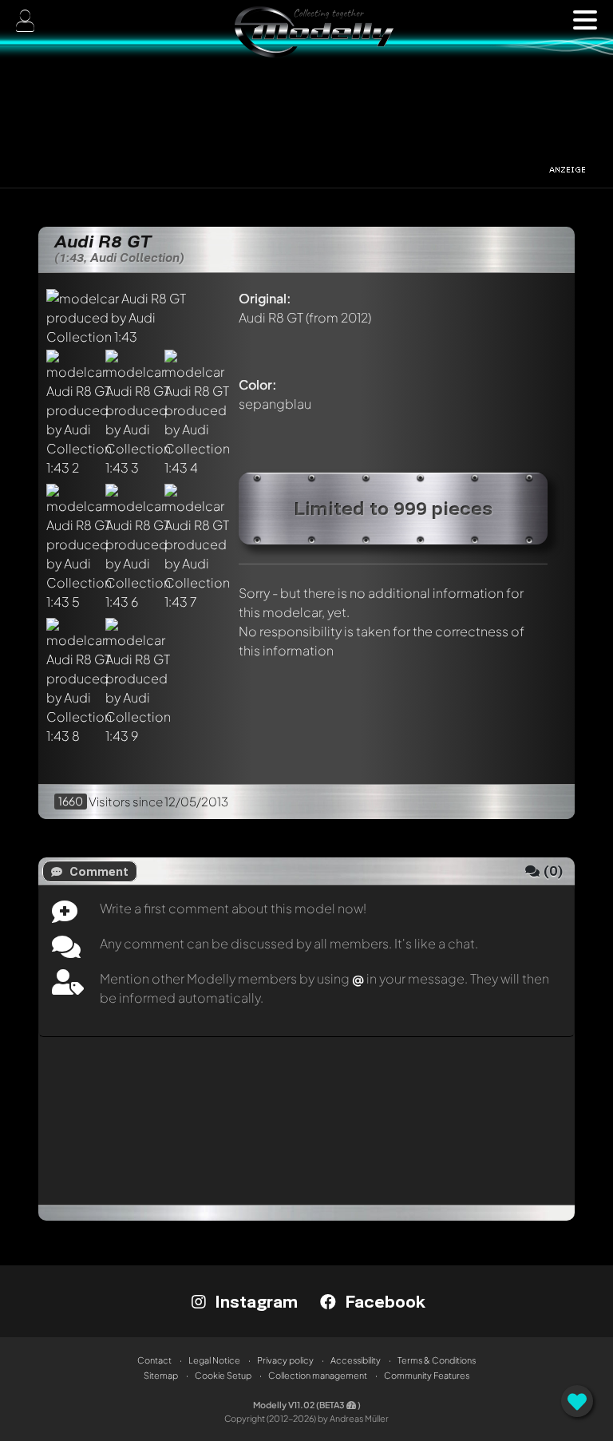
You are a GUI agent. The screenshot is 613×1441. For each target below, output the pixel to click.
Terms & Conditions (436, 1360)
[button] (585, 20)
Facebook (382, 1301)
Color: (258, 384)
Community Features (426, 1375)
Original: (265, 298)
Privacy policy (285, 1360)
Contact (154, 1360)
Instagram (254, 1301)
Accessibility (355, 1360)
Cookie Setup (223, 1375)
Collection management (317, 1375)
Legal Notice (214, 1360)
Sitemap (161, 1375)
